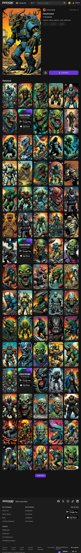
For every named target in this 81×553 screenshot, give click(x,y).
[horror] (10, 121)
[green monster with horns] (10, 328)
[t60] (25, 302)
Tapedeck (28, 518)
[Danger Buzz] (56, 354)
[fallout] (10, 173)
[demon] (40, 380)
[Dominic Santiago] (71, 406)
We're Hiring (6, 514)
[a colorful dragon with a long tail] (71, 328)
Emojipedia (29, 510)
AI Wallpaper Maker (8, 540)
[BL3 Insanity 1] (71, 302)
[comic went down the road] (71, 354)
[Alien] (71, 147)
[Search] (64, 3)
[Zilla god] (56, 147)
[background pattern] (40, 250)
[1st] (25, 199)
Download (65, 72)
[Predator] (71, 173)
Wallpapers (6, 530)
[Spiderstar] (56, 199)
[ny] (71, 199)
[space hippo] (40, 276)
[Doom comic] (25, 432)
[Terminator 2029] (25, 354)
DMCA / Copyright (40, 548)
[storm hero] (25, 328)
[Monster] (25, 95)
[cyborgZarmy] (40, 147)
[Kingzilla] (10, 147)
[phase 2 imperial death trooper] (56, 250)
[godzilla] (40, 328)
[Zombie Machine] (10, 95)
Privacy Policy (14, 548)
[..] (56, 276)
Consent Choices (30, 548)
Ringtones (5, 533)
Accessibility (51, 547)
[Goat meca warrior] (10, 354)
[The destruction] (56, 432)
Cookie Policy (22, 548)
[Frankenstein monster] (56, 173)
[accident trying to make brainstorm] (40, 432)
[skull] (10, 380)
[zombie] (40, 354)
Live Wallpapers (7, 537)
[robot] (71, 95)
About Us (5, 510)
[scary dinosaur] (40, 173)
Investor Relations (8, 521)
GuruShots (28, 514)
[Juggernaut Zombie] (10, 406)
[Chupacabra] (10, 199)
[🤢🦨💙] (56, 406)
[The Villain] (25, 147)
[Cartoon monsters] (40, 199)
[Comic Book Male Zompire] (71, 380)
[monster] (71, 250)
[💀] (56, 458)
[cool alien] (40, 225)
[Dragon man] (10, 276)
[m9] (25, 406)
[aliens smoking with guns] (25, 458)
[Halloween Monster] (56, 121)
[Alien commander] (40, 302)
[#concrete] (40, 406)
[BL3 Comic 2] (40, 458)
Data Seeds (29, 521)
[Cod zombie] (40, 95)
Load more (40, 475)
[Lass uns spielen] (56, 225)
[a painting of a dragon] (56, 95)
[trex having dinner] (71, 458)
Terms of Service (4, 548)
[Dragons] (10, 250)
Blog (3, 518)
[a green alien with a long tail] (56, 380)
